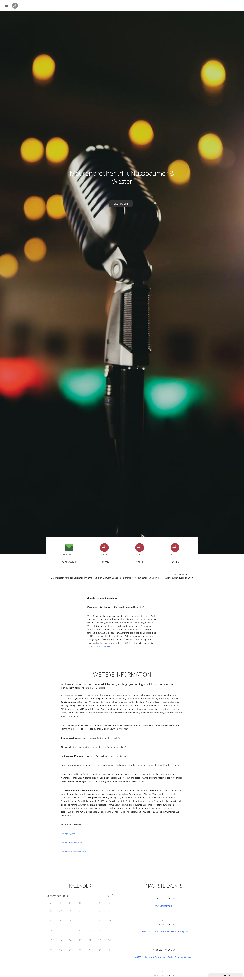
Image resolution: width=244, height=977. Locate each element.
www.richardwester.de (71, 842)
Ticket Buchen (121, 203)
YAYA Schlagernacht (164, 905)
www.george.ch (68, 833)
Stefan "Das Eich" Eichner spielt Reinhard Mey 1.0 (164, 931)
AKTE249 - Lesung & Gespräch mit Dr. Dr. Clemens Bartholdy (164, 957)
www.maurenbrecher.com (73, 851)
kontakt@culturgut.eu (104, 646)
